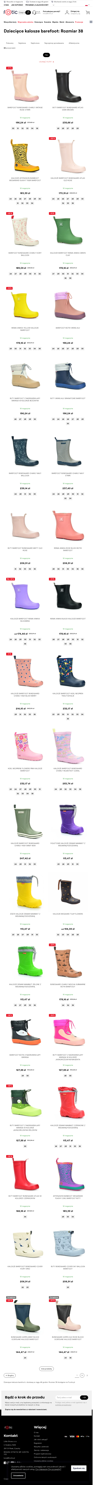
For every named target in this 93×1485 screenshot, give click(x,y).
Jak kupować (17, 5)
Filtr (46, 55)
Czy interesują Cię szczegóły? (48, 1469)
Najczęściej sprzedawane (54, 43)
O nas (6, 5)
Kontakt (37, 1436)
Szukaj (28, 12)
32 (22, 128)
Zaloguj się (84, 1397)
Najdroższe (35, 43)
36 (70, 278)
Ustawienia (18, 1475)
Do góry (11, 1375)
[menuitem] (10, 22)
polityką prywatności (63, 1405)
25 (58, 128)
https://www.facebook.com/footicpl (5, 1463)
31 (18, 128)
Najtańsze (22, 43)
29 (77, 128)
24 (11, 199)
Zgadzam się (79, 1468)
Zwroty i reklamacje (41, 1450)
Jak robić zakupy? (40, 1439)
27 (68, 128)
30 (13, 128)
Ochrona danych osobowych (45, 1457)
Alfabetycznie (74, 43)
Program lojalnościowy (36, 5)
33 (27, 128)
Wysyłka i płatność (41, 1447)
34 (32, 128)
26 (63, 128)
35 (37, 128)
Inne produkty (46, 1369)
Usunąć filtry (45, 62)
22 (58, 935)
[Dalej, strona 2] (82, 1375)
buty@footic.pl (9, 1458)
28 (73, 128)
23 (53, 419)
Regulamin (38, 1443)
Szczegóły (23, 101)
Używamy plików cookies (43, 1461)
